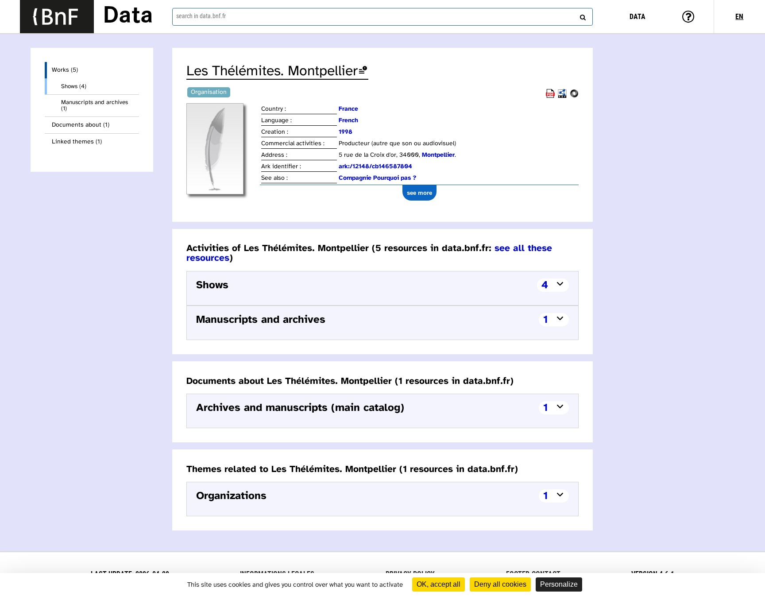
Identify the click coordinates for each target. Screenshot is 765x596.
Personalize (559, 584)
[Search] (581, 15)
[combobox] (382, 17)
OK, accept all (438, 584)
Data (128, 16)
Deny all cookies (500, 584)
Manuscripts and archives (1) (94, 105)
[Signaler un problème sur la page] (363, 71)
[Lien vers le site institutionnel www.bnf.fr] (57, 16)
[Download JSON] (574, 96)
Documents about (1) (80, 125)
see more (419, 193)
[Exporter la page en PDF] (550, 96)
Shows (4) (73, 86)
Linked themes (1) (77, 142)
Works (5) (65, 70)
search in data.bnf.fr (201, 15)
